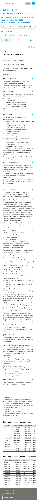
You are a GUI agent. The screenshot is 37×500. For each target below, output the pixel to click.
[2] (25, 222)
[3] (24, 275)
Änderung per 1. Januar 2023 (16, 35)
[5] (26, 383)
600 (11, 411)
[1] (15, 70)
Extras (7, 490)
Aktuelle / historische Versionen (17, 22)
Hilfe (3, 490)
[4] (15, 318)
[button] (2, 494)
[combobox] (18, 27)
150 (11, 409)
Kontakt (13, 490)
